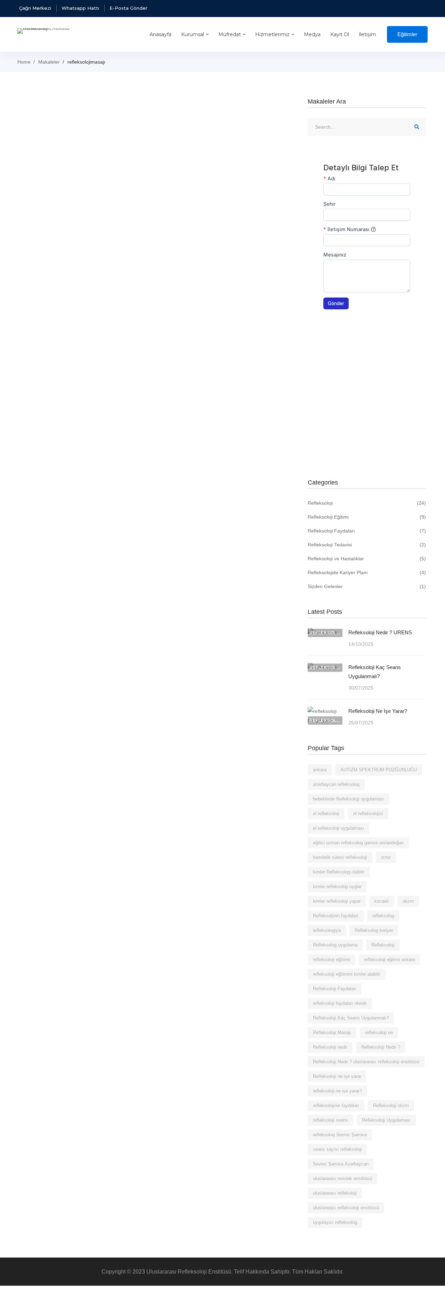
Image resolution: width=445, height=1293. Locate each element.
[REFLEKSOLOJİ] (325, 711)
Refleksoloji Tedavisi (367, 544)
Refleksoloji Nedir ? (380, 1047)
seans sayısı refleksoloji (337, 1149)
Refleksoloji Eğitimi (367, 517)
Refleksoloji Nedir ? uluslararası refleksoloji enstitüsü (366, 1061)
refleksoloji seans (330, 1120)
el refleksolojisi (368, 813)
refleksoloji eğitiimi (331, 959)
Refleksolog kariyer (374, 930)
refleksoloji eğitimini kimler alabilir (346, 974)
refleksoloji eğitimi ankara (389, 959)
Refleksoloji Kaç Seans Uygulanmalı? (374, 671)
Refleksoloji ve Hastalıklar (367, 558)
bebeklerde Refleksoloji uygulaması (348, 799)
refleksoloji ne (379, 1032)
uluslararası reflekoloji (335, 1193)
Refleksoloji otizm (391, 1105)
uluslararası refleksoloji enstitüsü (346, 1207)
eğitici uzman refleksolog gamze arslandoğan (358, 842)
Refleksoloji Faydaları (367, 531)
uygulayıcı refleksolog (335, 1222)
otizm (408, 901)
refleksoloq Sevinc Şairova (340, 1134)
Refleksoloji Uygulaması (386, 1120)
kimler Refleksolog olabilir (338, 872)
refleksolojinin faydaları (336, 1105)
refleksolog (383, 915)
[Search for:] (367, 127)
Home (24, 62)
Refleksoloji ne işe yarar (337, 1076)
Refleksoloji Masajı (332, 1032)
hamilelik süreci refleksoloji (340, 857)
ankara (319, 769)
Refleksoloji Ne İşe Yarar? (377, 711)
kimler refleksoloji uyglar (337, 886)
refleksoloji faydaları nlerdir (340, 1003)
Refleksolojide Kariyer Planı (367, 572)
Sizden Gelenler (367, 586)
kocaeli (381, 901)
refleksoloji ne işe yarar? (337, 1090)
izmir (386, 857)
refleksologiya (327, 930)
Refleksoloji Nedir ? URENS (380, 632)
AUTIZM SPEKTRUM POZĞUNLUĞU (378, 769)
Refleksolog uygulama (335, 945)
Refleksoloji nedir (330, 1047)
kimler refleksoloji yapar (337, 901)
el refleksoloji (326, 813)
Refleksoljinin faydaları (335, 915)
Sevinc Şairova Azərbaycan (341, 1163)
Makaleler (49, 62)
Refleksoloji (367, 503)
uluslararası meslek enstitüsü (342, 1178)
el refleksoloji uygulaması (338, 828)
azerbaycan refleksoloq (336, 784)
